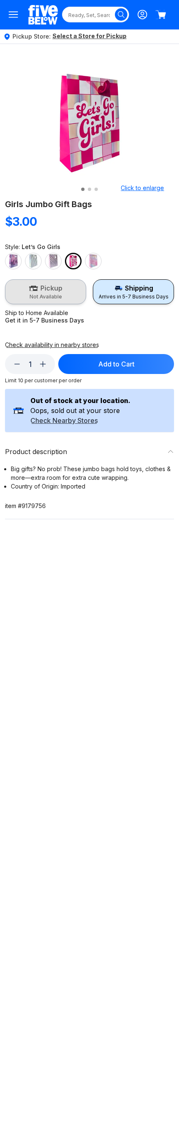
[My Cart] (161, 14)
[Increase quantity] (43, 364)
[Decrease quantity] (17, 364)
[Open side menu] (13, 14)
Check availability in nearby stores (52, 345)
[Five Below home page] (43, 14)
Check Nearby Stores (64, 421)
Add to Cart (116, 364)
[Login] (142, 14)
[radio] (45, 291)
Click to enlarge (142, 187)
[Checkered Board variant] (53, 261)
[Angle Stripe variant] (33, 261)
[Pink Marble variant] (93, 261)
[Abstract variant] (13, 261)
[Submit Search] (121, 14)
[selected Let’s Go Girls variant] (73, 261)
